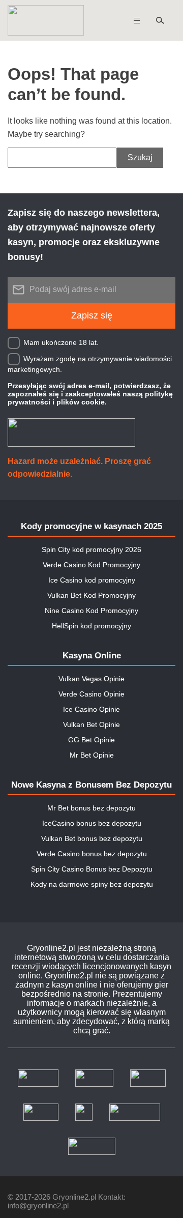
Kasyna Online (92, 655)
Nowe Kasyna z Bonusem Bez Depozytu (91, 785)
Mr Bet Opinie (92, 755)
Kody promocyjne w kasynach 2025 (91, 526)
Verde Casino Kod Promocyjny (91, 565)
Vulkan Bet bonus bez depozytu (91, 838)
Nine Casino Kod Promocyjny (91, 610)
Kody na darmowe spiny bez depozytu (91, 884)
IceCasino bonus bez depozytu (91, 823)
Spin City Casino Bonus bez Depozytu (91, 869)
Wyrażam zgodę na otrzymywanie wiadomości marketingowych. (90, 363)
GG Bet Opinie (91, 740)
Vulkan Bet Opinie (91, 724)
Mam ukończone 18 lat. (61, 342)
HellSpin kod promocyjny (91, 626)
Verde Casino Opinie (91, 694)
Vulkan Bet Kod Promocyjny (91, 595)
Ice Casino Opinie (91, 709)
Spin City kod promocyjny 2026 (91, 549)
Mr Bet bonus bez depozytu (91, 808)
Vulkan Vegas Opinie (91, 679)
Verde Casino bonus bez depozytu (92, 854)
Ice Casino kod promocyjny (91, 580)
